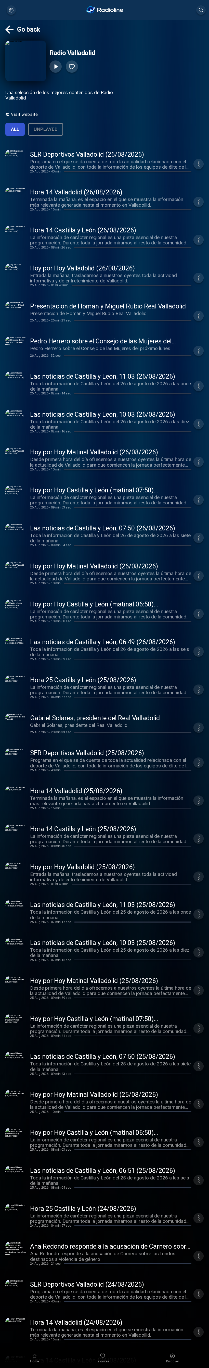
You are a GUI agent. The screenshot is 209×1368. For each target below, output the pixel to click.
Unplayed (46, 129)
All (15, 129)
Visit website (24, 114)
